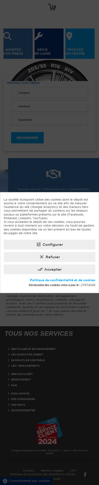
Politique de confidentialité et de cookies (62, 280)
